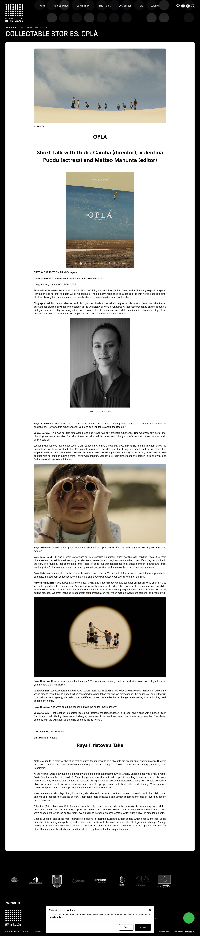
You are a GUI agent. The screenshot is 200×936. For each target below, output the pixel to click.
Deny (126, 927)
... (17, 27)
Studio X (190, 931)
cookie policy (56, 917)
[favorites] (178, 6)
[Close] (150, 910)
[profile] (183, 6)
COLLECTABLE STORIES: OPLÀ (33, 27)
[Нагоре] (189, 918)
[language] (188, 6)
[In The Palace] (14, 13)
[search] (193, 6)
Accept (143, 927)
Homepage (9, 27)
